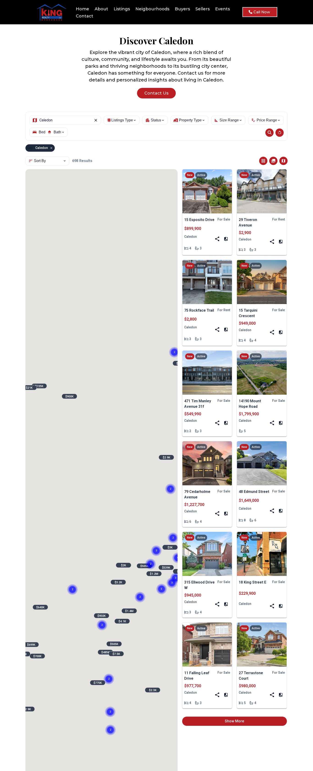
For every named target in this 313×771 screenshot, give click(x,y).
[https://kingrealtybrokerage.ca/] (53, 12)
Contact (84, 16)
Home (82, 8)
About (101, 8)
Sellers (202, 8)
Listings (122, 8)
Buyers (182, 8)
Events (222, 8)
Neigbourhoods (152, 8)
